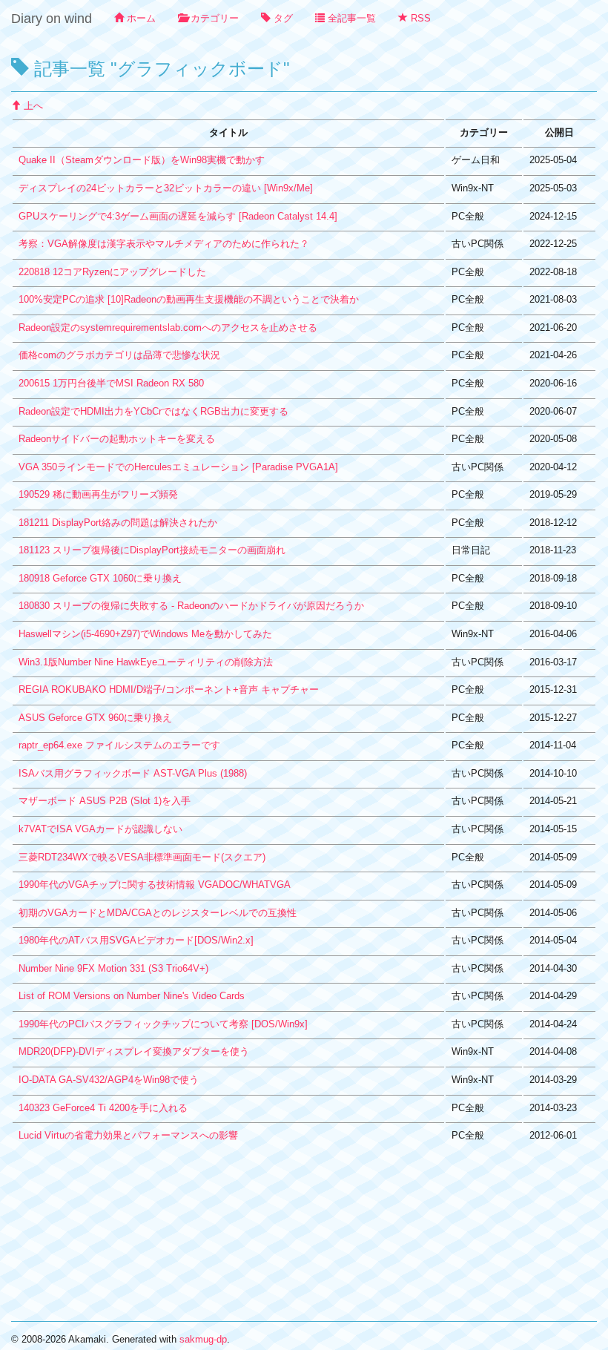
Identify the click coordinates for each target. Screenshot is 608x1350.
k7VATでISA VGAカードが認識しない (100, 828)
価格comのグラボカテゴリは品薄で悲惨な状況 (119, 354)
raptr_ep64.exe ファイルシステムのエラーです (119, 745)
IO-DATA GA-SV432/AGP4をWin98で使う (109, 1079)
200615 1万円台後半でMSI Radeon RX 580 (111, 383)
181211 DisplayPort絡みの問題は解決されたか (118, 522)
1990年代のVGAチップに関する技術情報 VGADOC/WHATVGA (155, 884)
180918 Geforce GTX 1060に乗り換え (100, 578)
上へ (32, 105)
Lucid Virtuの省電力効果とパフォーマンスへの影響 (128, 1135)
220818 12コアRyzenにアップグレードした (112, 271)
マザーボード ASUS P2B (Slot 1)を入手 (105, 800)
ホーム (140, 18)
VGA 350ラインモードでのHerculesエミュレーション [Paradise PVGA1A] (178, 466)
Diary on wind (51, 18)
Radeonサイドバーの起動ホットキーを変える (117, 438)
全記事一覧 (350, 18)
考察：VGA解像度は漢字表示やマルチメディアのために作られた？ (164, 243)
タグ (282, 18)
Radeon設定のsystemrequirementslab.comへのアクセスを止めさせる (168, 327)
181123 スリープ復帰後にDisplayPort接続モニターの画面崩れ (152, 550)
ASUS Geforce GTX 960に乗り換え (95, 717)
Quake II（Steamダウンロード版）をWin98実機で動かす (142, 159)
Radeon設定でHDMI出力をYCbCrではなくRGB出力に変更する (153, 411)
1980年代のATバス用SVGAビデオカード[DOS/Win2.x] (136, 940)
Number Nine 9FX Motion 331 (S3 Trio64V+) (113, 968)
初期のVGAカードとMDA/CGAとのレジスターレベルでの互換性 (158, 912)
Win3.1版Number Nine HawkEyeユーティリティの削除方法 (146, 662)
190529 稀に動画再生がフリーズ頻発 (98, 494)
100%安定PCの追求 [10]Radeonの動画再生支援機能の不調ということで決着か (189, 299)
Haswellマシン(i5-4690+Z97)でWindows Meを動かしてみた (145, 633)
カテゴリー (213, 18)
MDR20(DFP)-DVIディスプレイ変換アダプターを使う (134, 1051)
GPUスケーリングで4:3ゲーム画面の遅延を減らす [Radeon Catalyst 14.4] (178, 216)
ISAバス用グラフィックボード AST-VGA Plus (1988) (133, 773)
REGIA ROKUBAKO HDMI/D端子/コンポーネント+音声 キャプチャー (169, 689)
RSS (419, 18)
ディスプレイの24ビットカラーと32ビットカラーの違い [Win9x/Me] (166, 188)
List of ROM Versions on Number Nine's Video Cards (132, 995)
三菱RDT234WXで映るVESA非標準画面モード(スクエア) (142, 857)
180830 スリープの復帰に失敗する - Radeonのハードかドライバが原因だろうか (191, 605)
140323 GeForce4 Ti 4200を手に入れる (103, 1107)
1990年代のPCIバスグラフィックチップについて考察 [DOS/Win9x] (163, 1024)
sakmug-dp (203, 1339)
